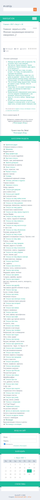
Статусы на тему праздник (14, 243)
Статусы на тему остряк (14, 234)
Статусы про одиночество (14, 343)
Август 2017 (20, 458)
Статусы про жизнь (12, 294)
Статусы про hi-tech (12, 261)
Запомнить (9, 444)
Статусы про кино (11, 312)
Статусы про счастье (13, 393)
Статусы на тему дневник (14, 203)
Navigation (8, 18)
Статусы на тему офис (13, 239)
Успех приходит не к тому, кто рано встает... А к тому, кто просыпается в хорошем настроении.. (20, 71)
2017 (12, 24)
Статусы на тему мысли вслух (16, 225)
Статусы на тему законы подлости (17, 212)
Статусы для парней (12, 194)
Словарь (8, 176)
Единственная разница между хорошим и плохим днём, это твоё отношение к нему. (22, 79)
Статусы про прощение (13, 357)
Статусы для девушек (13, 189)
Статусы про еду (11, 290)
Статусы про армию (12, 275)
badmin (24, 49)
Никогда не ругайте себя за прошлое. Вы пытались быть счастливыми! (21, 62)
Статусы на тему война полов (16, 198)
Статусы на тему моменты (14, 221)
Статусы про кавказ (12, 308)
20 (34, 471)
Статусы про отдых (12, 334)
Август (17, 24)
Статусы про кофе (12, 317)
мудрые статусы (19, 108)
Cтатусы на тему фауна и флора (17, 257)
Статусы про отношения (14, 348)
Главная (6, 24)
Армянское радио (11, 145)
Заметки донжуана (12, 162)
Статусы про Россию (13, 370)
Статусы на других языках (14, 415)
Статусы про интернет (13, 303)
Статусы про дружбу (12, 285)
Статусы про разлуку (13, 366)
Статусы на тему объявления (15, 230)
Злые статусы (10, 167)
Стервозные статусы (12, 406)
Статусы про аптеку (12, 270)
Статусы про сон (11, 379)
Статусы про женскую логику (15, 299)
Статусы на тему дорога (14, 207)
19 (22, 24)
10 (20, 468)
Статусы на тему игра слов (15, 216)
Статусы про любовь (13, 326)
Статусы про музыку (12, 339)
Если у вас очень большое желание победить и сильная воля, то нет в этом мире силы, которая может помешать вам (22, 102)
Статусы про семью (12, 375)
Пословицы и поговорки (13, 424)
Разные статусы (11, 171)
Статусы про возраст (13, 279)
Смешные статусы (12, 185)
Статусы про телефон (13, 330)
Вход (25, 123)
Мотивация (9, 49)
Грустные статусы (12, 158)
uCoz (29, 497)
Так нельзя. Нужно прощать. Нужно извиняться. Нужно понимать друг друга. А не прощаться (22, 66)
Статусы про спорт (12, 384)
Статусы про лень (12, 321)
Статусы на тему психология (15, 248)
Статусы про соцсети (13, 388)
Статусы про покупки (13, 352)
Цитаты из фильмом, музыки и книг (18, 411)
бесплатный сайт (20, 497)
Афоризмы (9, 149)
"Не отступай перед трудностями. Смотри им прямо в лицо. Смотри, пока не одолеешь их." (22, 83)
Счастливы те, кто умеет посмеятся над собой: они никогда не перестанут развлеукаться (21, 88)
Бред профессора (12, 154)
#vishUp (7, 6)
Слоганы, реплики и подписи (15, 180)
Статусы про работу (12, 361)
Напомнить (16, 445)
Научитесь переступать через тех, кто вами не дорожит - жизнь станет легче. (21, 76)
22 (10, 474)
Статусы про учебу (12, 397)
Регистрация (18, 123)
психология (16, 110)
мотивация (27, 108)
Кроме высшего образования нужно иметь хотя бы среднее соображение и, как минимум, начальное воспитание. (22, 93)
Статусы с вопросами (13, 402)
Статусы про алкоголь (13, 266)
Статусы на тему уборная (14, 252)
